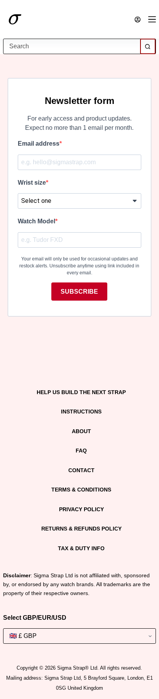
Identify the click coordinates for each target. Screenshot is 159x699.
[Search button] (148, 46)
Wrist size (32, 182)
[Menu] (152, 19)
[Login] (137, 19)
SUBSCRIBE (79, 291)
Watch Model (36, 221)
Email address (38, 143)
